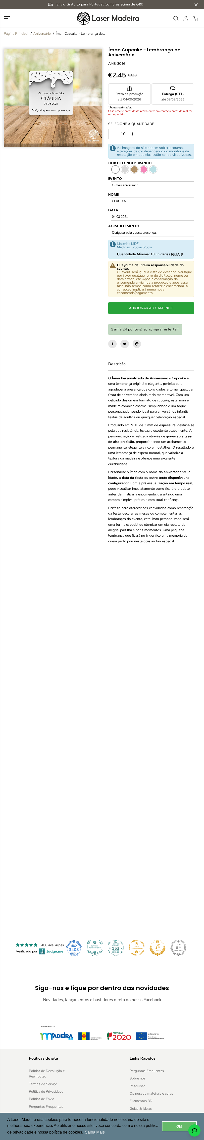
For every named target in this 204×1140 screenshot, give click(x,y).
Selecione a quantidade (131, 124)
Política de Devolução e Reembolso (47, 1074)
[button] (7, 18)
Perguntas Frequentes (46, 1106)
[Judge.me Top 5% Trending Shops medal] (178, 948)
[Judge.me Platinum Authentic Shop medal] (95, 948)
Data (113, 210)
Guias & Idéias (141, 1108)
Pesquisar (137, 1086)
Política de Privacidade (46, 1091)
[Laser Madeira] (102, 18)
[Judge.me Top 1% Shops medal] (157, 948)
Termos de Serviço (43, 1084)
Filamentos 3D (141, 1101)
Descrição (117, 364)
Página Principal (16, 33)
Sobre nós (138, 1078)
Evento (115, 178)
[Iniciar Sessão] (185, 18)
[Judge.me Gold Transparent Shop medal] (137, 948)
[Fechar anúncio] (196, 4)
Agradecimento (123, 226)
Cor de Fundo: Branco (130, 163)
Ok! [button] (179, 1126)
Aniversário (42, 33)
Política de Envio (41, 1099)
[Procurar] (175, 18)
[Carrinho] (195, 18)
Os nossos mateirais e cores (151, 1093)
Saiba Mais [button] (95, 1132)
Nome (113, 194)
